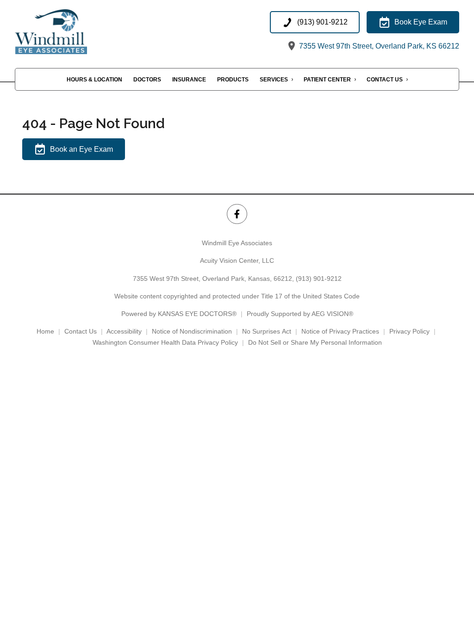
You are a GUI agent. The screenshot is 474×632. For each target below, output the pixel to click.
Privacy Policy (409, 331)
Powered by (179, 313)
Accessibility (124, 331)
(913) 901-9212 (319, 278)
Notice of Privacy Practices (340, 331)
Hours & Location (94, 79)
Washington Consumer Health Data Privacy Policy (165, 342)
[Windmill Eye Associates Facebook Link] (237, 214)
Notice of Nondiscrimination (192, 331)
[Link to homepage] (63, 31)
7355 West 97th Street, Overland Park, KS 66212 (378, 46)
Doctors (147, 79)
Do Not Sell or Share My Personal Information (315, 342)
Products (233, 79)
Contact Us (385, 79)
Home (45, 331)
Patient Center (327, 79)
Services (274, 79)
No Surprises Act (266, 331)
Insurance (189, 79)
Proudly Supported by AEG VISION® (300, 313)
